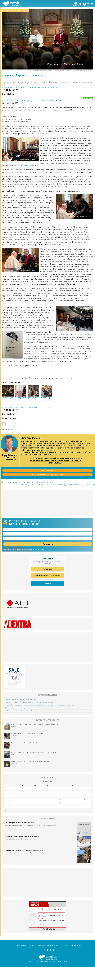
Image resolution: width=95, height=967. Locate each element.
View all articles (7, 429)
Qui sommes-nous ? (20, 945)
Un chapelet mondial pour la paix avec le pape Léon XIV (27, 733)
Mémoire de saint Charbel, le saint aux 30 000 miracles (27, 743)
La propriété (32, 945)
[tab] (38, 904)
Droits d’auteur (64, 945)
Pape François (6, 10)
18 (35, 799)
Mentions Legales (53, 945)
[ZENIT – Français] (26, 3)
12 (47, 795)
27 (60, 802)
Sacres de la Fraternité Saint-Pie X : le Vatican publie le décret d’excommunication (34, 724)
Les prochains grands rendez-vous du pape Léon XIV (22, 836)
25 (35, 802)
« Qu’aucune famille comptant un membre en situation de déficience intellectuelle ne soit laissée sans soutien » (35, 705)
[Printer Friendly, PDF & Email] (88, 98)
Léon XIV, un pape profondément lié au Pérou (19, 823)
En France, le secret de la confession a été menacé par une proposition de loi (33, 752)
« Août (5, 810)
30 (10, 806)
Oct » (9, 810)
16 (10, 799)
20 (60, 799)
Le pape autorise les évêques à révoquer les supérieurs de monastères (31, 761)
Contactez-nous (76, 945)
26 (47, 802)
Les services (42, 945)
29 (85, 802)
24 (22, 802)
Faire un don (47, 471)
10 (22, 795)
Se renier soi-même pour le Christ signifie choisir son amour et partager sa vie (26, 702)
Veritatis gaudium (26, 165)
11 (35, 795)
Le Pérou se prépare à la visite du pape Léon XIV (17, 708)
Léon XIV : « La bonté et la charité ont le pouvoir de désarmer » (21, 711)
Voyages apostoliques (20, 10)
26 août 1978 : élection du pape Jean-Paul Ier (16, 699)
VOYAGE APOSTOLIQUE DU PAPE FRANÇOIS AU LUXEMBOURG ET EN (31, 101)
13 (60, 795)
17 (22, 799)
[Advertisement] (47, 503)
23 (10, 802)
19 (47, 799)
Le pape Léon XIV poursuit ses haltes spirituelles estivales (23, 850)
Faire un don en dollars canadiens (47, 474)
